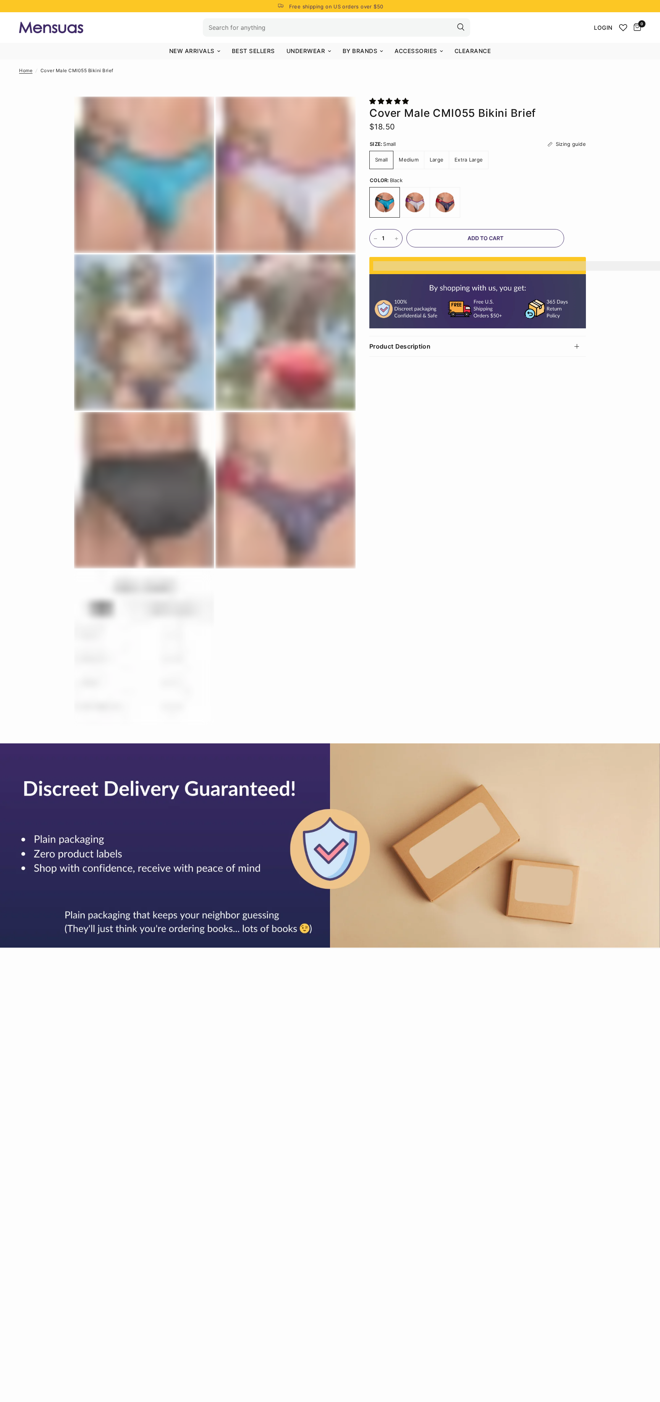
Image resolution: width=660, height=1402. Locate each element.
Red (445, 202)
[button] (390, 101)
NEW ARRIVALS (192, 51)
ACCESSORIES (416, 51)
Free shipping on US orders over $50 (336, 6)
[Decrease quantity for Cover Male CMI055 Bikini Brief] (375, 238)
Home (25, 70)
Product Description (399, 346)
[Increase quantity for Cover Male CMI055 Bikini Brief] (396, 238)
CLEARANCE (473, 51)
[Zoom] (198, 112)
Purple (415, 202)
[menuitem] (194, 51)
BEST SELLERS (253, 51)
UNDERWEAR (305, 51)
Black (384, 202)
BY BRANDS (360, 51)
